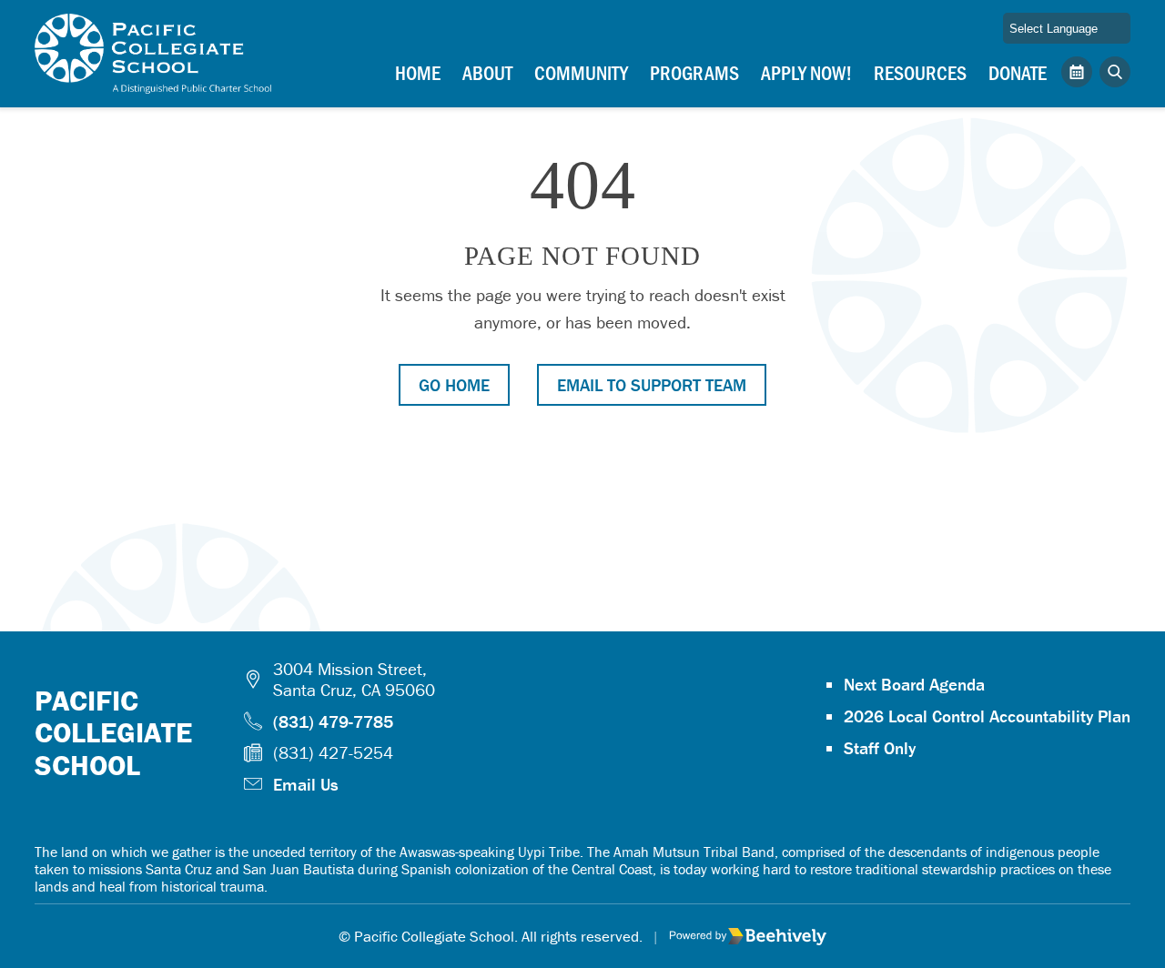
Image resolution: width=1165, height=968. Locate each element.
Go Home (454, 385)
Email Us (306, 784)
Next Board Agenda (914, 684)
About (487, 72)
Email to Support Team (651, 385)
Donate (1017, 72)
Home (418, 72)
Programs (694, 72)
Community (581, 72)
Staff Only (880, 748)
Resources (920, 72)
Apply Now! (806, 72)
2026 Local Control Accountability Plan (987, 716)
